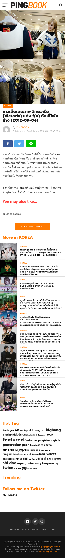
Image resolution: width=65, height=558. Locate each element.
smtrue (33, 458)
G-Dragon (36, 440)
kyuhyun (45, 450)
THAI (43, 529)
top (56, 463)
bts (19, 434)
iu (36, 445)
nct (29, 454)
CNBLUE (27, 434)
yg (24, 468)
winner (17, 468)
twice (8, 468)
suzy (38, 463)
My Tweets (10, 495)
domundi (42, 435)
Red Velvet (47, 454)
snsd (41, 458)
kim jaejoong (32, 450)
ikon (32, 445)
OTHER (52, 529)
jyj (16, 450)
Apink (28, 430)
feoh (27, 440)
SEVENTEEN (8, 459)
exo (49, 434)
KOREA (25, 529)
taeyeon (48, 463)
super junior (25, 463)
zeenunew (32, 468)
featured (13, 439)
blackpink (9, 435)
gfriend (47, 441)
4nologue (8, 430)
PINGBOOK (22, 127)
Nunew (35, 454)
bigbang (53, 430)
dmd (34, 434)
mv (25, 454)
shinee (18, 458)
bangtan (38, 430)
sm (25, 458)
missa (19, 454)
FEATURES (14, 529)
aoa (21, 430)
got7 (25, 445)
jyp (22, 449)
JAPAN (35, 529)
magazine (9, 454)
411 (17, 430)
